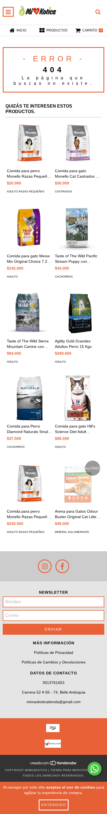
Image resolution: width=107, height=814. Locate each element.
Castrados (63, 191)
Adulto (12, 276)
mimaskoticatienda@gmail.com (54, 702)
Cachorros (64, 276)
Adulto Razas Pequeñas (25, 191)
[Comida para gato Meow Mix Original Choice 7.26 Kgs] (29, 227)
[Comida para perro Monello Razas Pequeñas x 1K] (29, 142)
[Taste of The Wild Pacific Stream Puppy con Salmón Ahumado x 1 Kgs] (77, 227)
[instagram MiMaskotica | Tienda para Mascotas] (45, 566)
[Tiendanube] (54, 764)
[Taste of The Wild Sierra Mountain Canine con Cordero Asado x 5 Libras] (29, 313)
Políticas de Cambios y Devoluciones (54, 662)
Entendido (53, 805)
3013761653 (53, 682)
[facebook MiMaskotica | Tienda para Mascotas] (62, 566)
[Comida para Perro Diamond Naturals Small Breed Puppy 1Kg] (29, 398)
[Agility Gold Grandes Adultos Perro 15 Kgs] (77, 313)
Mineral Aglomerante (72, 531)
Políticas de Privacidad (53, 652)
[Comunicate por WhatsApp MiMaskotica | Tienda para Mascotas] (95, 769)
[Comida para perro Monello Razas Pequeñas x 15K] (29, 483)
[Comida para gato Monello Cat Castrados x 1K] (77, 142)
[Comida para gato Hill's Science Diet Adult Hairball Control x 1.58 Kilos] (77, 398)
